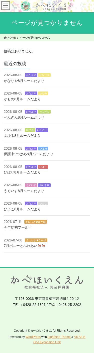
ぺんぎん (44, 111)
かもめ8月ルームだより (22, 99)
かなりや (44, 75)
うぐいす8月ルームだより (24, 191)
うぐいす (31, 185)
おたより (31, 75)
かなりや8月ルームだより (24, 81)
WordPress (33, 337)
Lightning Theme (59, 337)
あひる (30, 130)
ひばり (43, 166)
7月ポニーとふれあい (20, 246)
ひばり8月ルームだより (22, 172)
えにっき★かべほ (36, 221)
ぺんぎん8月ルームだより (24, 117)
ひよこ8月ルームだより (22, 209)
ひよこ (43, 203)
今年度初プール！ (18, 227)
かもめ (43, 93)
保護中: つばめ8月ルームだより (28, 154)
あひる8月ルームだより (22, 136)
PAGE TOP (86, 337)
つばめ (43, 148)
